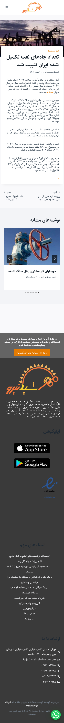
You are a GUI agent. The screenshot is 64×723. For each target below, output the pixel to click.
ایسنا (56, 179)
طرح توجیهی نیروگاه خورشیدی (29, 598)
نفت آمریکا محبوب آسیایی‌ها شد (13, 196)
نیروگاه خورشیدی (29, 593)
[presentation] (32, 246)
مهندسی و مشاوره (29, 582)
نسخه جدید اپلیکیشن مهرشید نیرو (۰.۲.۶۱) (29, 566)
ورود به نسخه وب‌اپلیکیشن (32, 352)
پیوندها (29, 572)
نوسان (50, 92)
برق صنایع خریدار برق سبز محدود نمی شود (49, 196)
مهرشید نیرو (48, 72)
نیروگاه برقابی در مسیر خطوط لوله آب (29, 587)
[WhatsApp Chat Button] (56, 715)
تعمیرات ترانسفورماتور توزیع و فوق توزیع (29, 556)
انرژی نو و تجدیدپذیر (29, 603)
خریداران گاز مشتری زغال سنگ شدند (32, 271)
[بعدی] (9, 259)
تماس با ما (29, 613)
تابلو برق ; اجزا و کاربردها (29, 561)
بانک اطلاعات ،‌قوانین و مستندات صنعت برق (29, 577)
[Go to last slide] (54, 259)
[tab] (38, 292)
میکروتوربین (29, 608)
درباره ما (29, 619)
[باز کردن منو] (7, 7)
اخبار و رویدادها (53, 51)
